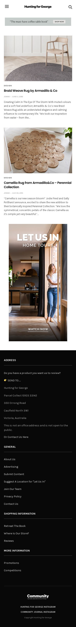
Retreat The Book (15, 526)
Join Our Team (12, 489)
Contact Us (11, 504)
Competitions (12, 570)
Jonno (7, 96)
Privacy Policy (12, 496)
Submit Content (14, 474)
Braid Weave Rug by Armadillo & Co (30, 90)
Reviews (9, 541)
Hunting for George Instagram (38, 607)
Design (8, 86)
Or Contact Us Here (16, 437)
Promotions (11, 563)
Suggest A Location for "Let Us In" (24, 481)
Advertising (11, 466)
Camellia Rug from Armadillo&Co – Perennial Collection (37, 185)
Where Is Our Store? (16, 533)
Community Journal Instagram (38, 612)
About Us (9, 459)
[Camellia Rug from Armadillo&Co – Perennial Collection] (38, 150)
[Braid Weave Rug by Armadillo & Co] (38, 58)
